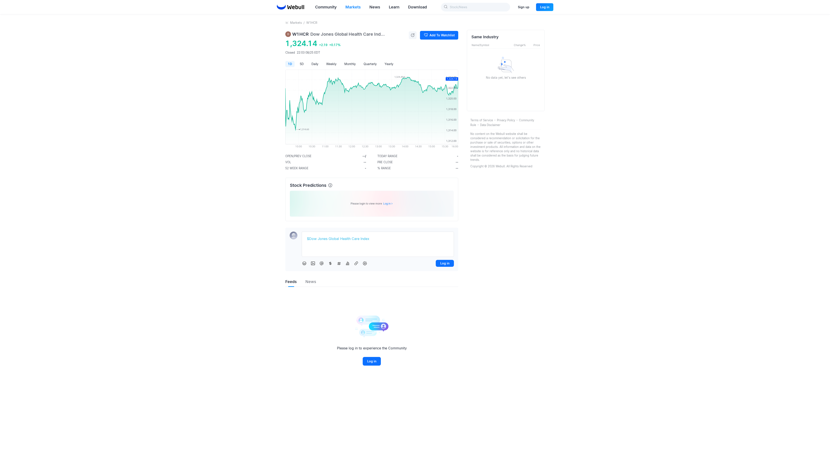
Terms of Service (481, 120)
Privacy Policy (506, 120)
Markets (296, 22)
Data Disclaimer (490, 125)
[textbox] (377, 239)
